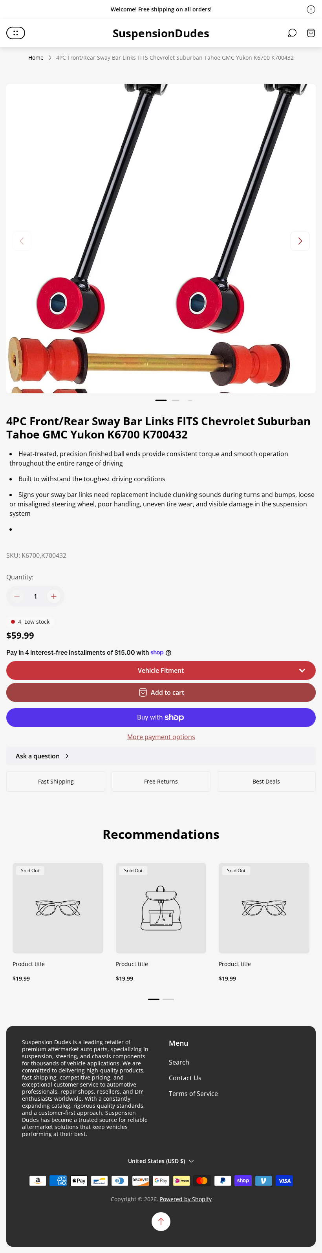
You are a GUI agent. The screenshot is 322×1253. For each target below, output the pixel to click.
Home (36, 57)
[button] (161, 400)
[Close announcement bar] (311, 9)
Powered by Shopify (186, 1199)
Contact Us (185, 1078)
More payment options (161, 736)
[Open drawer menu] (15, 33)
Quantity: (19, 577)
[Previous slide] (22, 241)
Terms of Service (193, 1093)
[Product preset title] (58, 908)
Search (179, 1062)
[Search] (292, 33)
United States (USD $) (156, 1161)
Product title (29, 964)
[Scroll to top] (161, 1221)
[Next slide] (300, 241)
